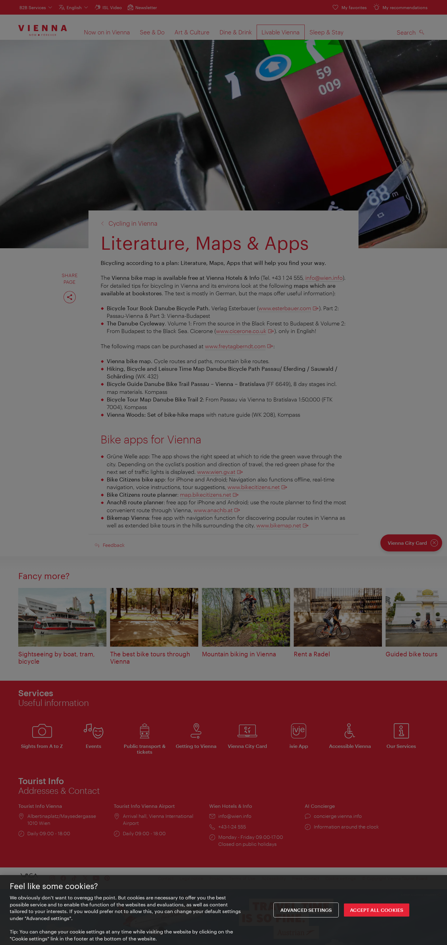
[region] (223, 910)
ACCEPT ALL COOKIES (376, 910)
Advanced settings (306, 910)
